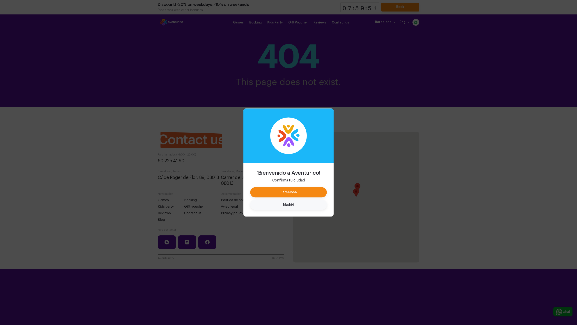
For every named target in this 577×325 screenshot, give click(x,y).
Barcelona (288, 192)
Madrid (288, 204)
